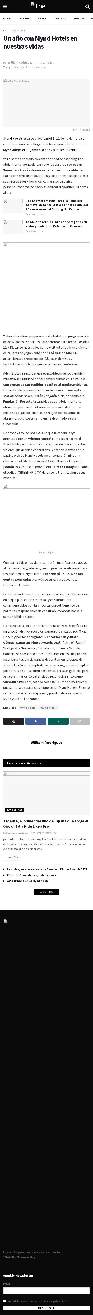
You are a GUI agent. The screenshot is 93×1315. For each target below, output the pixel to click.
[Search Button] (87, 6)
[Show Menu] (5, 6)
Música (79, 18)
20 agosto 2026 (35, 214)
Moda (7, 18)
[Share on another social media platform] (80, 721)
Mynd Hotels (13, 138)
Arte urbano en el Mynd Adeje (28, 881)
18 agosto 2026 (35, 231)
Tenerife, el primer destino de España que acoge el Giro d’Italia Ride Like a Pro (45, 823)
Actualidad (18, 30)
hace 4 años (47, 62)
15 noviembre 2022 (42, 833)
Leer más (14, 856)
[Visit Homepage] (46, 6)
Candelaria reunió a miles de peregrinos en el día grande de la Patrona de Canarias (56, 224)
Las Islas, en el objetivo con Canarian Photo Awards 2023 (47, 869)
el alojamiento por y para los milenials (50, 149)
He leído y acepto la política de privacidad (38, 1301)
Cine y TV (60, 18)
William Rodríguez (20, 62)
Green (41, 18)
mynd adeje (27, 707)
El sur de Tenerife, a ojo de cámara (31, 875)
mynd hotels (48, 707)
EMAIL (7, 1284)
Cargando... (46, 892)
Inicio (6, 30)
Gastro (24, 18)
